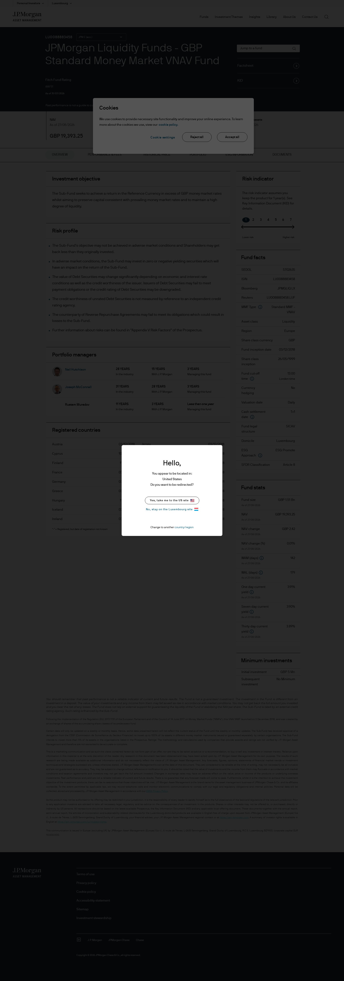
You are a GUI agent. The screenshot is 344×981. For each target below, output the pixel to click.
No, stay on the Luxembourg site (169, 509)
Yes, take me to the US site (169, 500)
